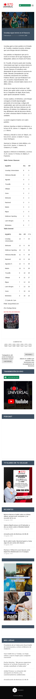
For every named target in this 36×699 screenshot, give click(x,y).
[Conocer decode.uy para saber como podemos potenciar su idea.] (17, 690)
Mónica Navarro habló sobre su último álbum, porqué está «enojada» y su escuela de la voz (17, 516)
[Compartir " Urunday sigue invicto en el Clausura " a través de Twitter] (10, 345)
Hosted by (18, 695)
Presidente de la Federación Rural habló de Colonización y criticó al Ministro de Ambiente (18, 647)
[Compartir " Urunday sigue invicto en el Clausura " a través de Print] (30, 345)
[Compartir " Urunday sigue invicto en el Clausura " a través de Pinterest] (18, 345)
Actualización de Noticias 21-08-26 (16, 679)
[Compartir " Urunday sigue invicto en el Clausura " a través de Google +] (14, 345)
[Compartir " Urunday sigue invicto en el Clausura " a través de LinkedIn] (22, 345)
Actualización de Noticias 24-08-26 (16, 534)
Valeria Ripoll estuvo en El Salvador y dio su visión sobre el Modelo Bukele (17, 526)
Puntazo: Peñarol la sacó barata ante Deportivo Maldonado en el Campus (17, 551)
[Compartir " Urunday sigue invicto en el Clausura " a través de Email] (26, 345)
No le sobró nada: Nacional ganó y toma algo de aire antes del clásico (18, 542)
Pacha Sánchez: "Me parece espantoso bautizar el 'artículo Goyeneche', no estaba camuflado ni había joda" (17, 664)
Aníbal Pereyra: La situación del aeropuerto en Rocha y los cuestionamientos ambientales (15, 673)
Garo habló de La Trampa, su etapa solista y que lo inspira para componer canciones (17, 655)
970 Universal (14, 35)
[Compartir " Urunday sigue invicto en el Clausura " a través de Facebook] (6, 345)
